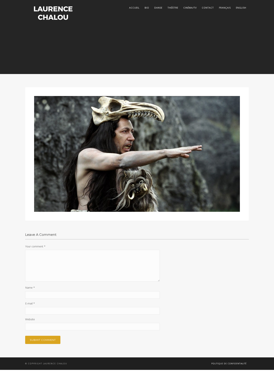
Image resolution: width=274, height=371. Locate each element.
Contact (208, 7)
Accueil (134, 7)
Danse (158, 7)
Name (30, 287)
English (241, 7)
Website (30, 319)
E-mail (30, 303)
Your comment (35, 246)
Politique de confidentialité (229, 363)
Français (225, 7)
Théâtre (173, 7)
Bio (147, 7)
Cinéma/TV (190, 7)
